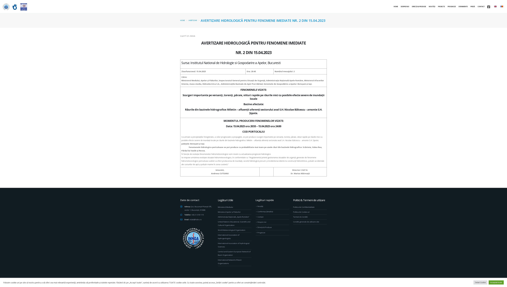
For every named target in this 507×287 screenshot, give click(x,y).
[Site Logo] (14, 7)
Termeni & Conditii (300, 217)
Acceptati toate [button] (496, 282)
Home (396, 6)
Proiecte (441, 6)
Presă (472, 6)
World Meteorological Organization (231, 230)
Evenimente (463, 6)
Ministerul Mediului (225, 207)
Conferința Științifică (265, 212)
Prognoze (452, 6)
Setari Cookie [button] (480, 282)
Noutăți (432, 6)
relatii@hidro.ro (195, 219)
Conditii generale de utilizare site (306, 222)
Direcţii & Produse (419, 6)
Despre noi (405, 6)
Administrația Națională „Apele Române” (233, 217)
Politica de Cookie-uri (301, 212)
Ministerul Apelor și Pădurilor (229, 212)
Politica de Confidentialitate (303, 207)
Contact (481, 6)
